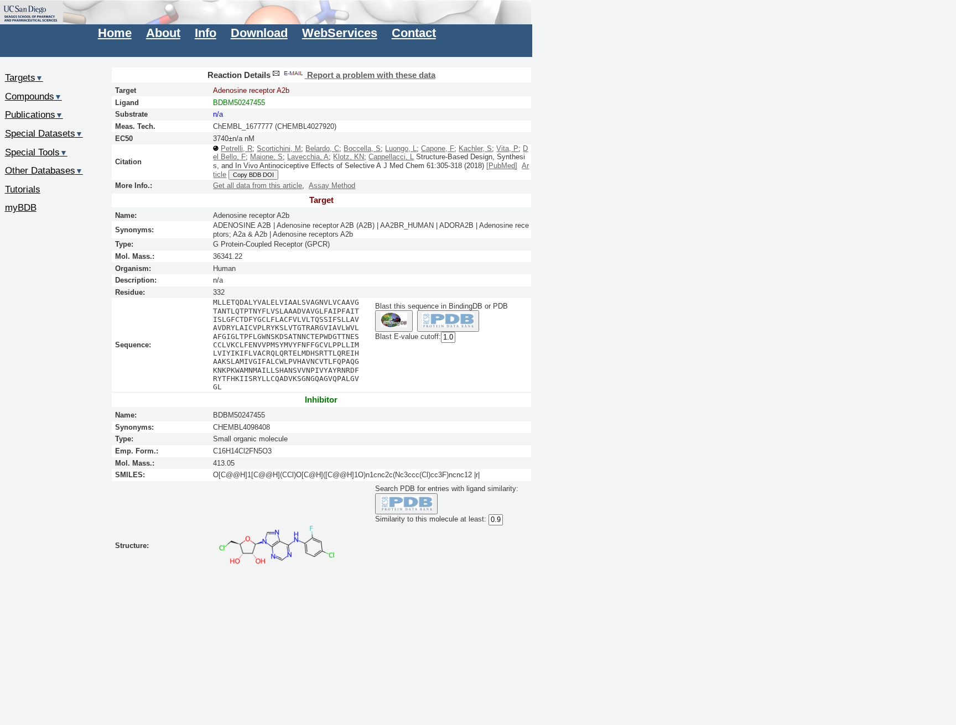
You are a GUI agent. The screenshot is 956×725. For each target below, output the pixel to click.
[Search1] (393, 321)
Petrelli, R (236, 148)
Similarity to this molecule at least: (430, 519)
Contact (414, 33)
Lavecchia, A (308, 157)
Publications (34, 114)
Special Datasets (44, 133)
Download (259, 33)
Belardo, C (322, 148)
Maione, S (266, 157)
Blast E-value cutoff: (408, 336)
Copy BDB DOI (253, 174)
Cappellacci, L (391, 157)
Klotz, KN (348, 157)
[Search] (406, 504)
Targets (24, 77)
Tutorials (22, 189)
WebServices (339, 33)
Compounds (33, 96)
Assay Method (332, 185)
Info (205, 33)
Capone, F (437, 148)
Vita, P (507, 148)
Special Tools (36, 152)
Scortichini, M (279, 148)
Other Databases (44, 170)
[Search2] (448, 321)
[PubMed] (501, 165)
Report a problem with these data (370, 75)
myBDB (21, 207)
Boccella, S (362, 148)
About (163, 33)
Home (115, 33)
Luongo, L (401, 148)
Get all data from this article (257, 185)
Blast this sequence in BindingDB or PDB (441, 306)
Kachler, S (475, 148)
